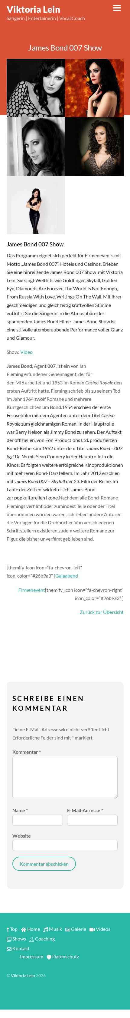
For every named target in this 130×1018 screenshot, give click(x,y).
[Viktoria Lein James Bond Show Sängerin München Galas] (36, 146)
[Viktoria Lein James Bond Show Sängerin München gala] (36, 205)
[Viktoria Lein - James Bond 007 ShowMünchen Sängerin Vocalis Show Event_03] (36, 88)
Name (20, 810)
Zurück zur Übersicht (102, 612)
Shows (18, 938)
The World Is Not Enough (90, 288)
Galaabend (66, 575)
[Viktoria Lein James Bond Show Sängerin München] (94, 146)
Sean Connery (50, 456)
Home (33, 929)
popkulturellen (29, 497)
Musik (55, 929)
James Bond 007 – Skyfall (40, 481)
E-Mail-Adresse (85, 810)
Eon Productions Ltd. (67, 440)
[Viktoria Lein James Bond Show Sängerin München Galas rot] (94, 88)
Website (21, 835)
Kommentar (26, 752)
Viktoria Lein (23, 975)
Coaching (44, 938)
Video (26, 352)
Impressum (31, 956)
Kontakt (20, 948)
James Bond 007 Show (65, 47)
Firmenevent (31, 590)
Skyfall (93, 280)
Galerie (78, 929)
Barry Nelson (29, 432)
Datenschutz (65, 956)
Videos (102, 929)
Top (13, 929)
